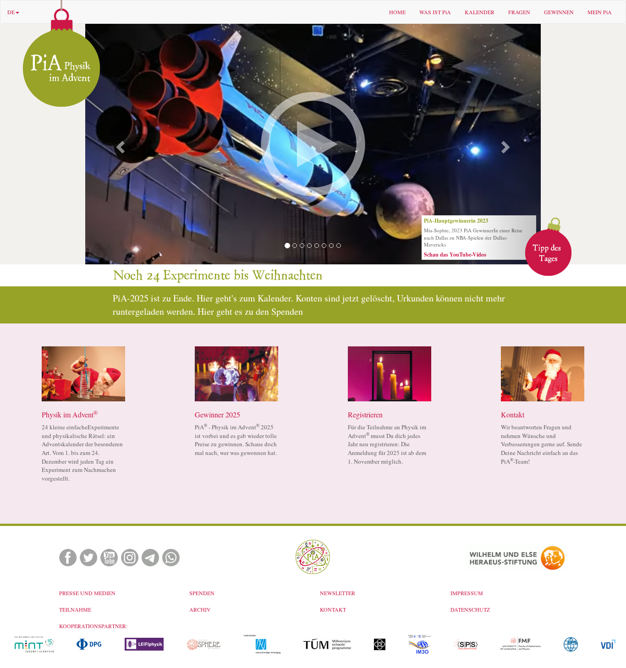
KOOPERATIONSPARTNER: (93, 626)
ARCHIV (200, 609)
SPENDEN (201, 593)
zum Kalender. (267, 298)
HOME (397, 12)
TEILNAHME (75, 609)
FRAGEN (519, 12)
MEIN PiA (600, 12)
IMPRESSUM (466, 593)
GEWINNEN (559, 12)
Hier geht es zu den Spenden (250, 311)
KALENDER (479, 12)
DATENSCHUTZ (470, 609)
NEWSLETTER (337, 593)
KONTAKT (333, 609)
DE (11, 12)
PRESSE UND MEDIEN (87, 593)
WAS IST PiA (435, 12)
